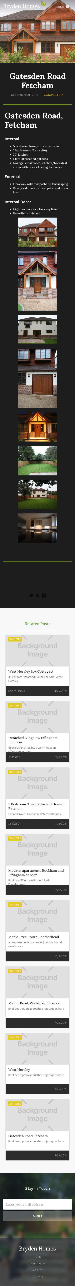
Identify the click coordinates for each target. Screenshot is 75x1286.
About (37, 1270)
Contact (37, 1277)
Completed (53, 95)
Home (37, 1256)
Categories (38, 1263)
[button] (63, 6)
